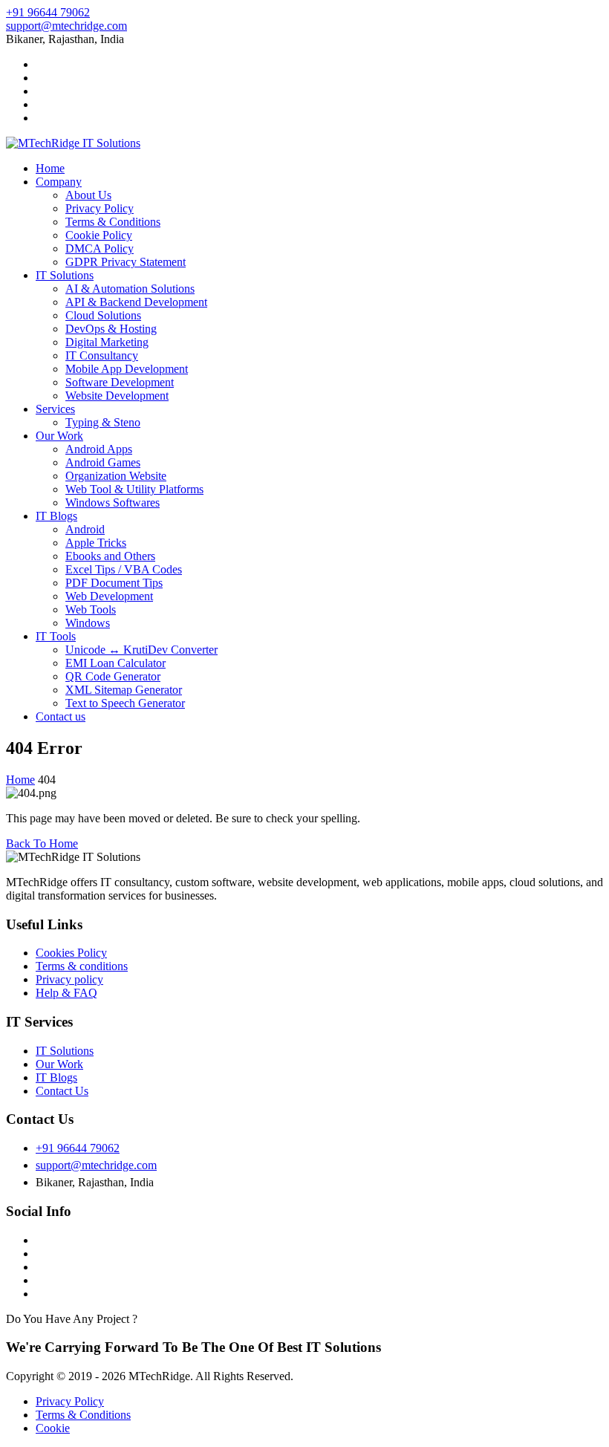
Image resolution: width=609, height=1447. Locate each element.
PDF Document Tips (114, 582)
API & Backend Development (136, 302)
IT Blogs (56, 516)
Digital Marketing (107, 342)
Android (85, 529)
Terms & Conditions (112, 221)
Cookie (53, 1428)
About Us (88, 195)
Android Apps (98, 449)
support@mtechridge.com (66, 25)
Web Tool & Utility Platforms (134, 489)
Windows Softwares (112, 502)
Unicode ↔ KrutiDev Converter (141, 649)
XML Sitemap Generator (123, 689)
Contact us (60, 716)
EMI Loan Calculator (115, 663)
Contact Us (62, 1091)
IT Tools (56, 636)
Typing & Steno (102, 422)
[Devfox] (73, 143)
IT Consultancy (101, 355)
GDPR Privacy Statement (125, 262)
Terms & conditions (82, 966)
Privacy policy (69, 979)
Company (59, 181)
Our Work (59, 435)
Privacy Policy (99, 208)
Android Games (102, 462)
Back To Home (42, 843)
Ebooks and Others (110, 556)
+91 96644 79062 (48, 12)
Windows (87, 623)
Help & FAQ (66, 992)
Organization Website (115, 475)
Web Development (109, 596)
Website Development (117, 395)
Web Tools (90, 609)
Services (55, 409)
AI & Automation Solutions (130, 288)
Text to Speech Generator (125, 703)
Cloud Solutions (103, 315)
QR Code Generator (112, 676)
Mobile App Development (126, 368)
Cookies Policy (71, 952)
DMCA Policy (99, 248)
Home (50, 168)
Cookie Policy (98, 235)
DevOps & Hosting (111, 328)
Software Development (119, 382)
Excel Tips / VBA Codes (123, 569)
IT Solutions (65, 275)
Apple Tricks (95, 542)
